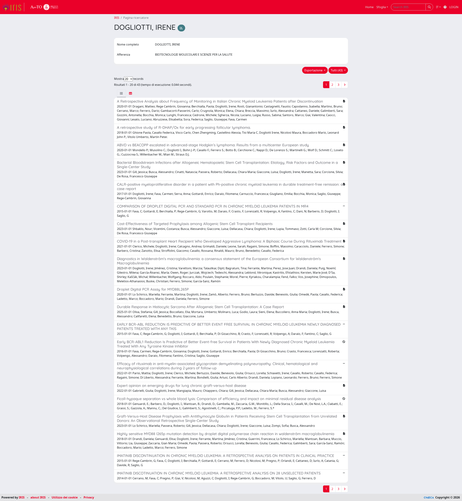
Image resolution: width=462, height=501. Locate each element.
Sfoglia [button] (381, 7)
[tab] (121, 93)
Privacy (89, 497)
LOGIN (453, 7)
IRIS (116, 18)
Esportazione (313, 70)
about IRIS (38, 497)
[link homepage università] (44, 7)
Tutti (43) (337, 70)
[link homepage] (13, 7)
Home (369, 7)
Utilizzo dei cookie (65, 497)
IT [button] (437, 7)
